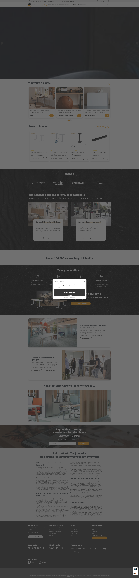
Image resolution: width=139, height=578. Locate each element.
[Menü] (137, 567)
